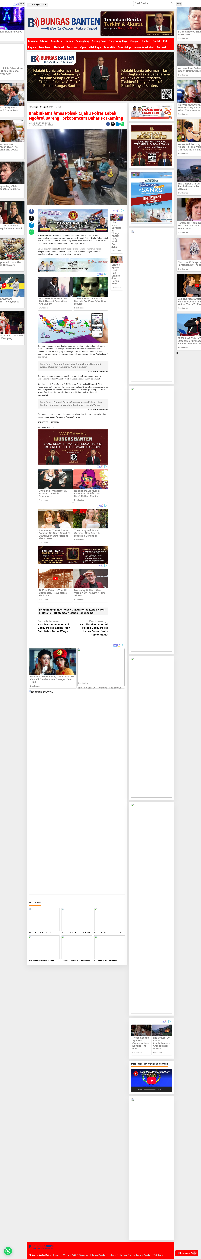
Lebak (31, 125)
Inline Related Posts (101, 371)
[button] (172, 3)
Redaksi (147, 1255)
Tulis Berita (158, 1255)
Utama (66, 1255)
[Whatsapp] (122, 124)
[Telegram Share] (118, 124)
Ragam (40, 125)
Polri (35, 125)
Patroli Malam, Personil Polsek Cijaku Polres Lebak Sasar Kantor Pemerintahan (94, 628)
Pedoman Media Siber (117, 1255)
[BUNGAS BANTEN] (63, 23)
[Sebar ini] (108, 124)
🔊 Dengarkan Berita (186, 1253)
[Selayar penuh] (168, 1089)
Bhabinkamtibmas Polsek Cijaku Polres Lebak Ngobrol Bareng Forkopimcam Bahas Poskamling (72, 611)
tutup (22, 4)
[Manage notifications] (194, 1253)
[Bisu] (164, 1089)
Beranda (56, 1255)
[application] (151, 1080)
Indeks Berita (135, 1255)
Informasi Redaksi (98, 1255)
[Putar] (134, 1089)
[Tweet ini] (113, 124)
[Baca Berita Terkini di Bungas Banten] (137, 23)
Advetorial (83, 1255)
